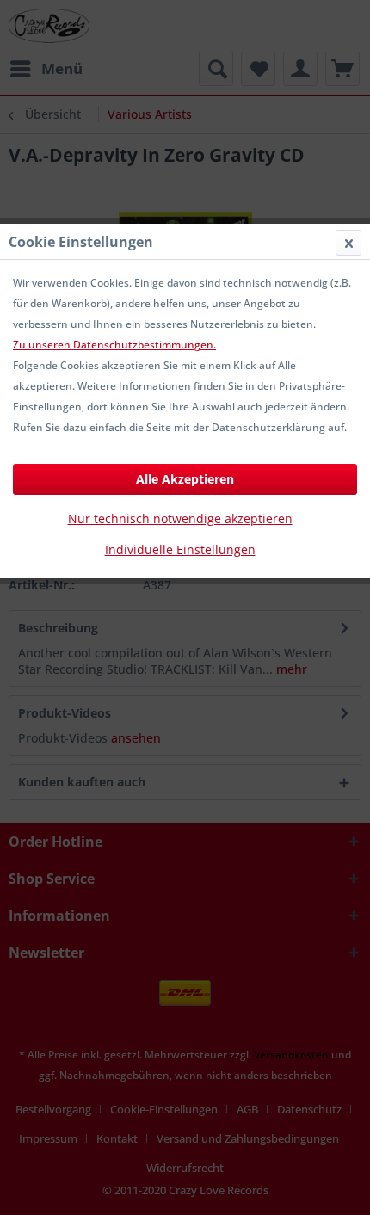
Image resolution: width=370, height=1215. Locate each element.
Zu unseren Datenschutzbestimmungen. (114, 344)
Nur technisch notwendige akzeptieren (180, 518)
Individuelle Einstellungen (180, 549)
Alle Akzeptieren (185, 479)
